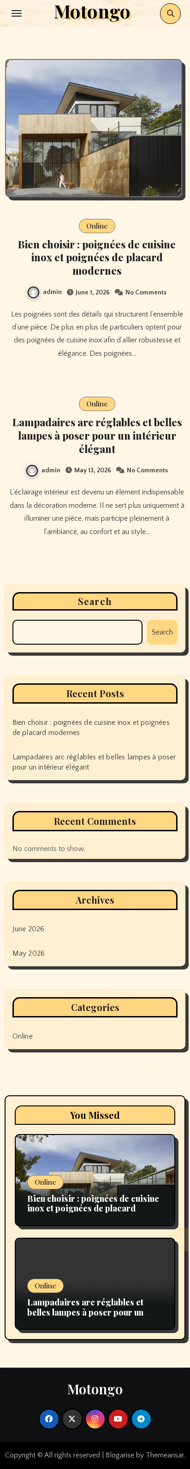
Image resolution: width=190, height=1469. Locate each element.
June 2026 (28, 929)
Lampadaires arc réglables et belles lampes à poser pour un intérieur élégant (97, 435)
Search (95, 601)
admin (52, 292)
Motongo (95, 1389)
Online (97, 225)
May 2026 (28, 953)
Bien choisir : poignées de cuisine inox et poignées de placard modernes (97, 257)
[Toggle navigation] (16, 13)
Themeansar (165, 1455)
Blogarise (120, 1455)
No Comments (145, 292)
